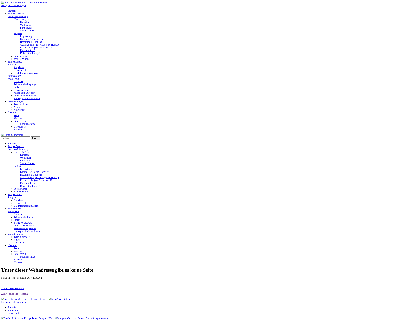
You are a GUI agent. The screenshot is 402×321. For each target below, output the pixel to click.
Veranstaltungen (15, 101)
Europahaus (20, 126)
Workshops (25, 25)
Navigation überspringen (13, 5)
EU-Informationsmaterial (26, 73)
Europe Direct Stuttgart (15, 63)
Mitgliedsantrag (27, 124)
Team (16, 115)
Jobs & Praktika (22, 59)
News (17, 107)
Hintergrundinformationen (27, 98)
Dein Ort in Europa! (30, 53)
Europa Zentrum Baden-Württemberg (18, 15)
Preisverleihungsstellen (25, 95)
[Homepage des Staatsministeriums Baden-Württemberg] (24, 299)
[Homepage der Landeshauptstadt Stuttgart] (60, 299)
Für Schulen (26, 27)
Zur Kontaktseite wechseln (14, 293)
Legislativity (26, 36)
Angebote (19, 67)
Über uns (12, 112)
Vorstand (18, 118)
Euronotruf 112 (27, 50)
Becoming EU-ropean (31, 42)
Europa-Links (20, 70)
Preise (17, 87)
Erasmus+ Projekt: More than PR (36, 47)
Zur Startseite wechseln (12, 288)
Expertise (24, 22)
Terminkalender (21, 104)
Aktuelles (18, 81)
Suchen (35, 138)
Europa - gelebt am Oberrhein (35, 39)
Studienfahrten (27, 30)
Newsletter (19, 109)
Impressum (13, 310)
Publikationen (20, 56)
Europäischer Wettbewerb (14, 77)
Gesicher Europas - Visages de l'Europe (39, 44)
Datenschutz (14, 313)
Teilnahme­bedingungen (25, 84)
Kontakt (18, 129)
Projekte (18, 33)
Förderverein (20, 121)
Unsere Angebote (22, 19)
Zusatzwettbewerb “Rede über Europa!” (24, 91)
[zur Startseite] (24, 2)
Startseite (12, 10)
